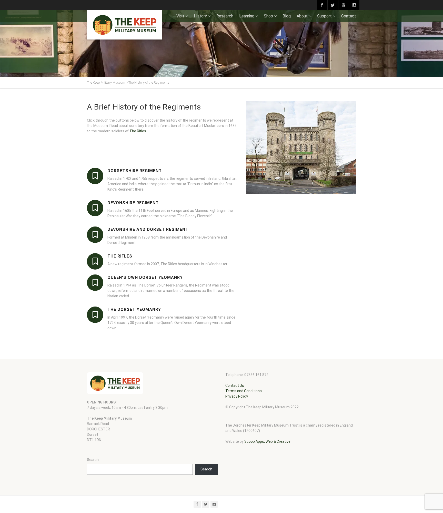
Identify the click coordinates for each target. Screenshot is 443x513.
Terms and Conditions (243, 391)
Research (224, 16)
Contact (348, 16)
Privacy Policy (236, 396)
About (302, 16)
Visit (180, 16)
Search (93, 460)
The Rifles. (138, 131)
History (200, 16)
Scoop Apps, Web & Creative (267, 441)
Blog (287, 16)
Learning (246, 16)
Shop (268, 16)
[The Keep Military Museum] (125, 25)
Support (324, 16)
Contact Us (234, 385)
